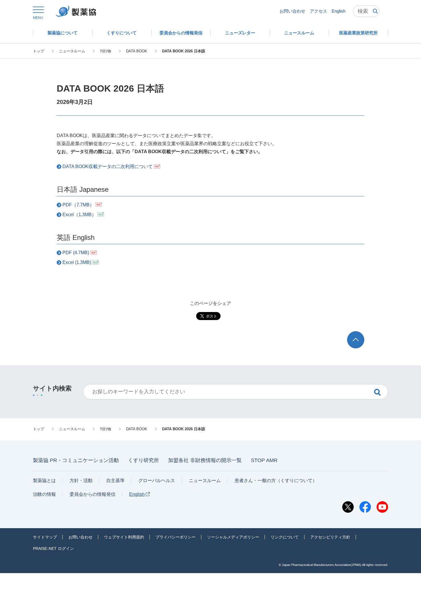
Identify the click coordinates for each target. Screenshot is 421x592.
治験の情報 (44, 494)
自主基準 (115, 480)
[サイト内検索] (366, 11)
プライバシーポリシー (176, 537)
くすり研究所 (143, 460)
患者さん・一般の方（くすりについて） (276, 480)
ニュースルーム (205, 480)
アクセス (318, 11)
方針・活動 (81, 480)
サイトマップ (45, 537)
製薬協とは (44, 480)
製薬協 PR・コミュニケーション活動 (76, 460)
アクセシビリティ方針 (330, 537)
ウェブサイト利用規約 (124, 537)
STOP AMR (264, 460)
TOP (361, 334)
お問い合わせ (292, 11)
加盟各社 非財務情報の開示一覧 (205, 460)
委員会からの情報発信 (92, 494)
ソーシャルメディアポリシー (233, 537)
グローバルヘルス (156, 480)
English (338, 11)
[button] (38, 13)
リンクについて (285, 537)
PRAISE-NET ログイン (53, 548)
